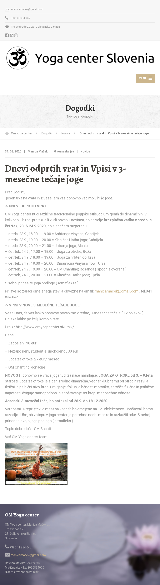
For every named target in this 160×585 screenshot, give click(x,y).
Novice (85, 151)
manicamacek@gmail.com (117, 291)
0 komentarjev (64, 151)
